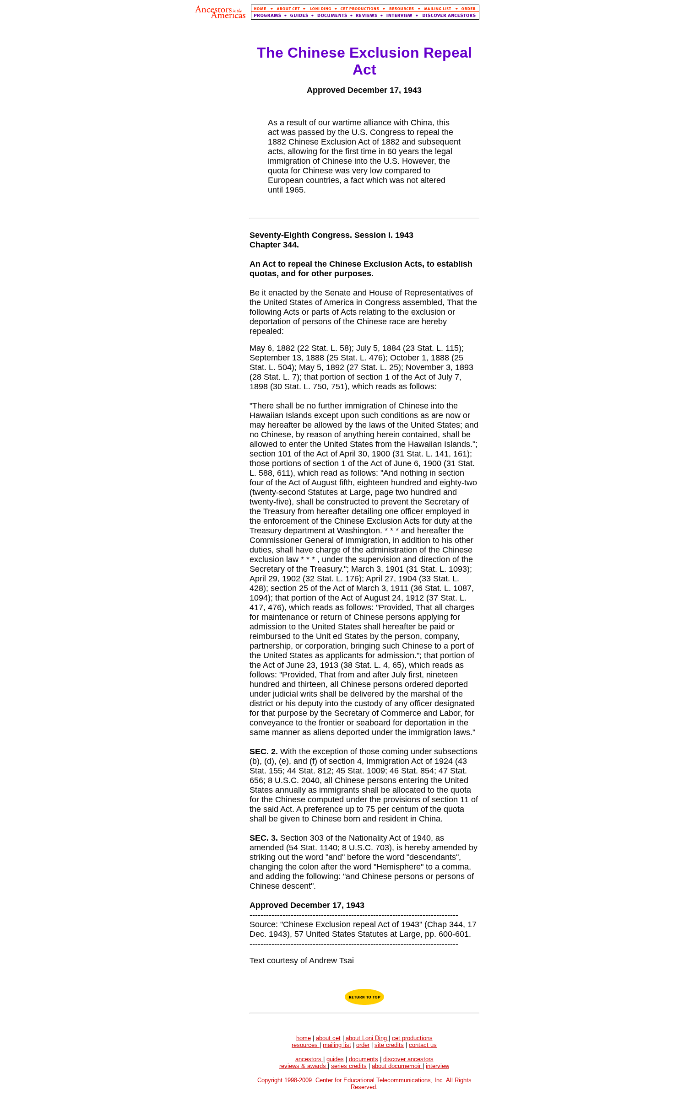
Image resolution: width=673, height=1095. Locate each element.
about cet (328, 1038)
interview (437, 1066)
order (362, 1044)
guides (335, 1059)
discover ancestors (408, 1059)
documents (363, 1059)
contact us (423, 1044)
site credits (389, 1044)
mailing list (337, 1044)
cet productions (412, 1038)
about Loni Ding (367, 1038)
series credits (349, 1066)
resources (306, 1044)
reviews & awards (303, 1066)
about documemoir (397, 1066)
